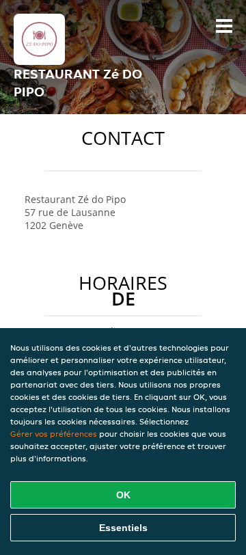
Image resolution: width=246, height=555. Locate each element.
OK (123, 494)
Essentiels (123, 527)
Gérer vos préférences (53, 434)
